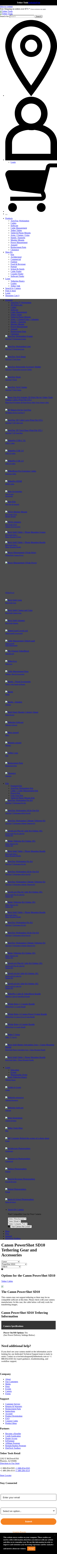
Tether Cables (7, 1281)
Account (8, 1413)
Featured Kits (16, 786)
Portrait (14, 266)
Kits (12, 254)
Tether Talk (15, 286)
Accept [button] (31, 1549)
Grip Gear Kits (17, 795)
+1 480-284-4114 (22, 1470)
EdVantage (9, 1441)
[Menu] (6, 214)
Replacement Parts (18, 247)
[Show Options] (53, 1511)
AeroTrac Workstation (20, 221)
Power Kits (15, 793)
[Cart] (31, 211)
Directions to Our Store (9, 1463)
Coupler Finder (17, 274)
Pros (7, 1234)
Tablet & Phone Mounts (21, 233)
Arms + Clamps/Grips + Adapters (25, 319)
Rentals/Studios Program (15, 1446)
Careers (8, 1391)
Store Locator (5, 1475)
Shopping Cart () (12, 295)
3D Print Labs (16, 305)
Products (9, 218)
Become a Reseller (13, 1433)
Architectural (16, 257)
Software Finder (17, 276)
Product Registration (13, 1416)
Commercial (16, 259)
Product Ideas (11, 1423)
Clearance (15, 250)
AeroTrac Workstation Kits (22, 788)
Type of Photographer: (13, 1505)
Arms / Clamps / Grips (20, 235)
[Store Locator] (31, 95)
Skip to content (6, 6)
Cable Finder (16, 271)
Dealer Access (11, 1438)
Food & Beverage (18, 264)
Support (8, 1236)
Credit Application (13, 1436)
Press (7, 1386)
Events (13, 1072)
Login (13, 162)
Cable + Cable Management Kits (24, 791)
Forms (8, 1394)
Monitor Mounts (17, 240)
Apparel (14, 245)
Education (15, 1070)
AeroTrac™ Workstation (21, 302)
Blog (7, 1231)
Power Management (19, 242)
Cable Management (19, 228)
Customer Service (12, 1404)
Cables (13, 223)
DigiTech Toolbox (13, 1238)
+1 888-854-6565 (22, 1468)
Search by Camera (13, 288)
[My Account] (31, 160)
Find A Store (10, 291)
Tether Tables (16, 230)
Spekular (32, 2)
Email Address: (9, 1491)
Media (8, 1384)
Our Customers (11, 1381)
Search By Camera (16, 1209)
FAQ (7, 1418)
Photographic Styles (19, 1075)
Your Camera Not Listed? (21, 1227)
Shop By (9, 252)
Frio (38, 2)
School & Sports (17, 269)
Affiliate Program (12, 1443)
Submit (28, 1521)
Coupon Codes (11, 1421)
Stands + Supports (18, 322)
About (8, 1379)
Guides (14, 283)
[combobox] (27, 1511)
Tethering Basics (18, 281)
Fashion (14, 262)
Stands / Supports (18, 238)
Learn (7, 279)
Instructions (10, 1411)
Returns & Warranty (13, 1406)
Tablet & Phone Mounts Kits (23, 798)
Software (14, 225)
